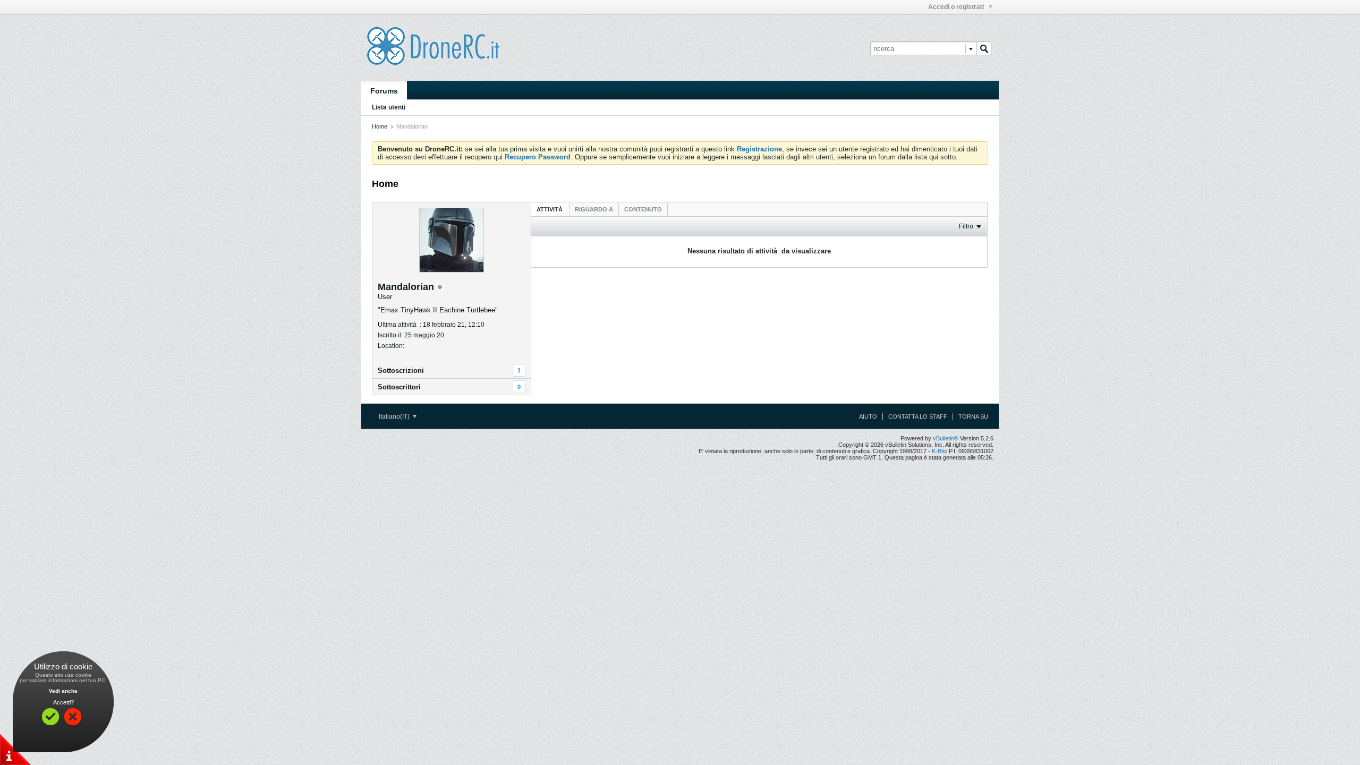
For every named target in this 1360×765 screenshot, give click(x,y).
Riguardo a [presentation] (594, 209)
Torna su (973, 416)
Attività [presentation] (550, 209)
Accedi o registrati (956, 7)
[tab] (550, 209)
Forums (384, 91)
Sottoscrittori (399, 387)
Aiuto (868, 416)
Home (379, 126)
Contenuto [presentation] (643, 209)
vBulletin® (945, 438)
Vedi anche (63, 691)
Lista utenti (388, 107)
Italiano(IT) (395, 416)
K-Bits (939, 451)
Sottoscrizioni (401, 371)
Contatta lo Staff (917, 416)
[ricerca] (983, 48)
